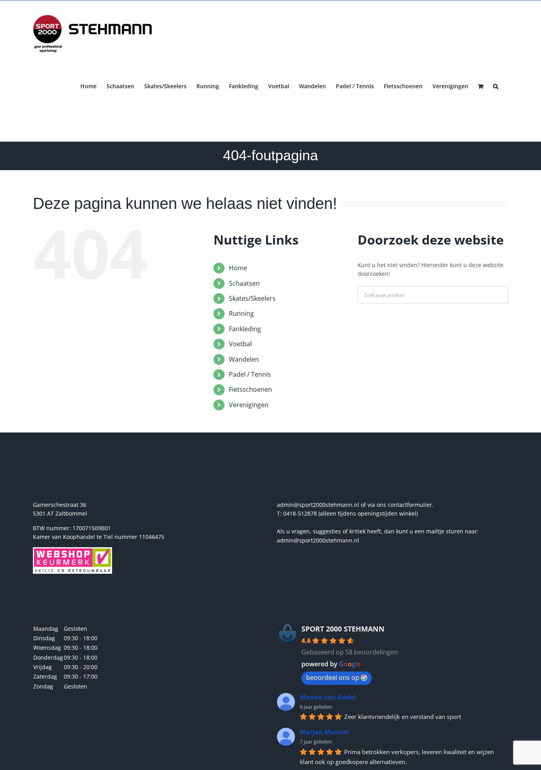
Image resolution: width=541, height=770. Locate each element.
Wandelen (244, 359)
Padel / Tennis (250, 374)
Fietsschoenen (250, 389)
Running (241, 313)
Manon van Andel (328, 697)
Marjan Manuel (324, 732)
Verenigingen (249, 404)
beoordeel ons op (332, 677)
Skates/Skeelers (252, 298)
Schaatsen (244, 283)
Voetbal (240, 343)
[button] (495, 85)
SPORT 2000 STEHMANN (343, 628)
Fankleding (245, 328)
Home (238, 268)
